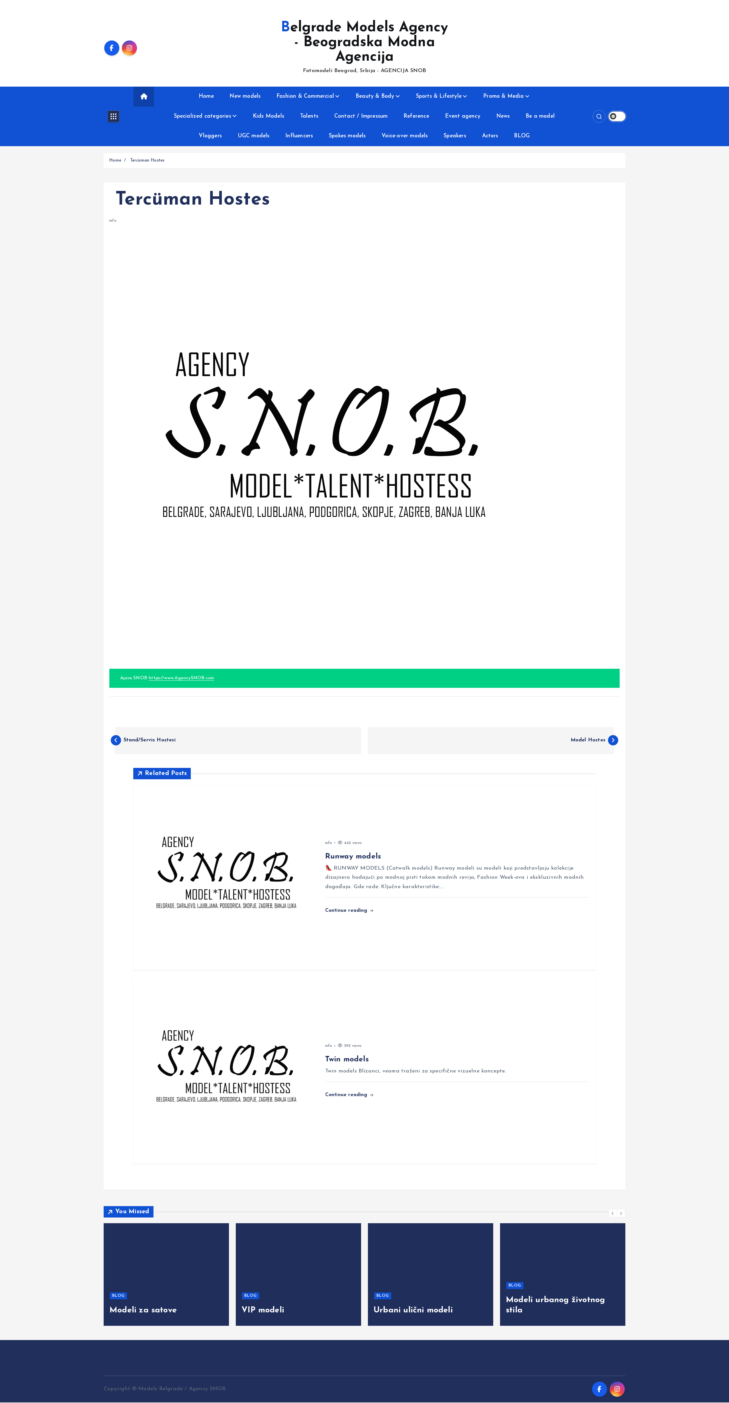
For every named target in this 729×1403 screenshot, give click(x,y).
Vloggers (210, 136)
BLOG (522, 136)
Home (206, 96)
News (503, 116)
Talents (309, 116)
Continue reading (347, 910)
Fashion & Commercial (305, 96)
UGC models (254, 136)
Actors (490, 136)
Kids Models (268, 116)
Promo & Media (503, 96)
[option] (166, 1274)
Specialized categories (202, 116)
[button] (613, 1213)
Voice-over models (405, 136)
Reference (416, 116)
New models (245, 96)
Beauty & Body (375, 96)
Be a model (540, 116)
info (112, 221)
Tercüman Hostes (146, 160)
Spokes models (347, 136)
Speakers (455, 136)
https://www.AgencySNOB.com (181, 678)
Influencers (299, 136)
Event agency (462, 116)
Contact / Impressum (361, 116)
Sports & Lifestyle (439, 96)
